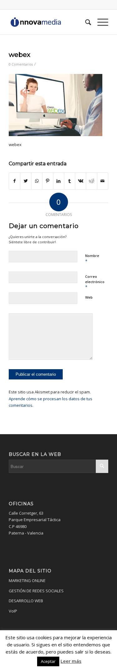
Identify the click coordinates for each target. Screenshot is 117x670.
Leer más (71, 661)
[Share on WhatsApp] (37, 181)
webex (19, 54)
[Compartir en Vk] (80, 181)
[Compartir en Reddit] (91, 181)
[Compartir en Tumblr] (69, 181)
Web (89, 297)
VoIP (13, 611)
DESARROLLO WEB (26, 600)
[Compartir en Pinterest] (47, 181)
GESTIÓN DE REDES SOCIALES (36, 591)
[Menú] (99, 22)
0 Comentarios (21, 64)
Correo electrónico (95, 282)
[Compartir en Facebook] (14, 181)
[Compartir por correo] (102, 181)
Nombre (92, 258)
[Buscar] (85, 22)
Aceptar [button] (48, 661)
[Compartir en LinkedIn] (58, 181)
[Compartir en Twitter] (25, 181)
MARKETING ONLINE (27, 580)
